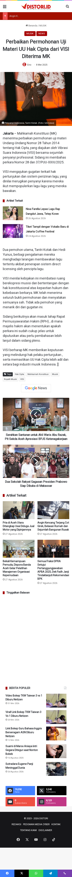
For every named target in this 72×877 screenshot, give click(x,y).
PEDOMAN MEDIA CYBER (36, 824)
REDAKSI (16, 824)
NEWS (41, 33)
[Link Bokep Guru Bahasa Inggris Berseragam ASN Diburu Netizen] (56, 733)
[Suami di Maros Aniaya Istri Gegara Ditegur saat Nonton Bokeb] (56, 751)
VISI (22, 379)
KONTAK (56, 824)
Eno (29, 64)
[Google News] (36, 388)
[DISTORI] (36, 6)
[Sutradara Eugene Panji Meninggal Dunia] (56, 769)
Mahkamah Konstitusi (38, 374)
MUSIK (43, 25)
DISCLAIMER (45, 830)
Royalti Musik (10, 379)
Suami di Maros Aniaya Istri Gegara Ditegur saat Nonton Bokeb (22, 750)
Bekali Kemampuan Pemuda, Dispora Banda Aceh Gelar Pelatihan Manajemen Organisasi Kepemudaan (17, 568)
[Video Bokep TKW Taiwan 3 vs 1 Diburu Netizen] (56, 701)
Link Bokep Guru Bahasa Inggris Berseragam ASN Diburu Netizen (24, 732)
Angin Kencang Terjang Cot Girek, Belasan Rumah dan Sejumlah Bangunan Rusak (53, 526)
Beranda (32, 25)
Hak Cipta (19, 374)
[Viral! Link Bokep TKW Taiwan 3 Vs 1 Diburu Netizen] (56, 717)
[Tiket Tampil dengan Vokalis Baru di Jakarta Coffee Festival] (13, 231)
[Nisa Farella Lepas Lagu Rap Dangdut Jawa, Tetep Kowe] (13, 213)
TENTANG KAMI (28, 830)
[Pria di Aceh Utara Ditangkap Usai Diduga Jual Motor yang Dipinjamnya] (19, 510)
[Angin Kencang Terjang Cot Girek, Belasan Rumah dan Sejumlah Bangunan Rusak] (53, 510)
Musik (55, 374)
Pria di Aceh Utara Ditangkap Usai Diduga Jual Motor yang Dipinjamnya (18, 526)
